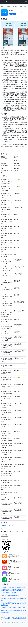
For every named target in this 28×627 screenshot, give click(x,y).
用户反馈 (4, 622)
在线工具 (10, 622)
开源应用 (15, 6)
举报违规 (4, 525)
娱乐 (25, 6)
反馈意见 (11, 525)
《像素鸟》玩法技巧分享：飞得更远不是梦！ (13, 608)
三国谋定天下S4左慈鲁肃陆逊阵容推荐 (12, 590)
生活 (21, 6)
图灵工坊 (22, 622)
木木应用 (4, 2)
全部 (2, 6)
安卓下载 (12, 14)
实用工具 (8, 6)
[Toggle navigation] (26, 2)
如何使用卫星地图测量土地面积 (10, 595)
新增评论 (4, 535)
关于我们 (16, 622)
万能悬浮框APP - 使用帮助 (8, 593)
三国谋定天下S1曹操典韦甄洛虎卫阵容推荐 (13, 587)
